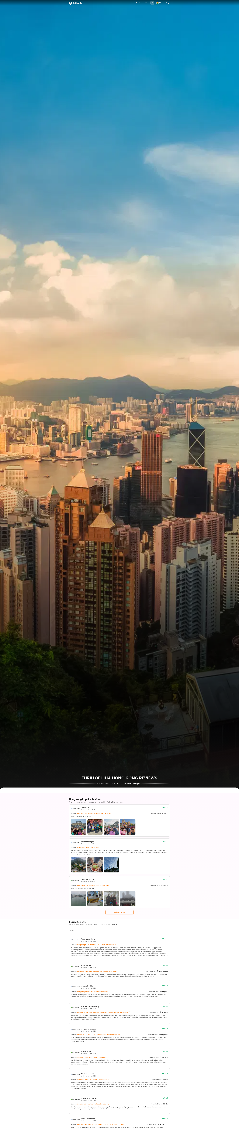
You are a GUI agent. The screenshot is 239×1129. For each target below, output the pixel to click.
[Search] (152, 3)
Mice (146, 3)
